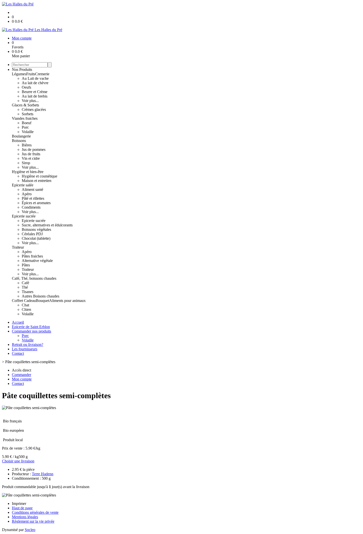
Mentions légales (25, 517)
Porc (25, 127)
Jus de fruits (31, 154)
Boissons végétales (36, 229)
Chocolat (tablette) (36, 238)
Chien (26, 309)
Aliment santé (32, 189)
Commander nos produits (31, 331)
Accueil (18, 322)
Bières (27, 145)
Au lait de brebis (34, 96)
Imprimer (19, 503)
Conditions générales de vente (35, 512)
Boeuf (26, 123)
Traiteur (18, 247)
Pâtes (26, 265)
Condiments (31, 207)
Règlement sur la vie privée (33, 521)
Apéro (27, 194)
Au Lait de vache (35, 78)
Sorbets (27, 114)
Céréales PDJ (32, 234)
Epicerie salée (22, 185)
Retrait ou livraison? (27, 344)
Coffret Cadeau (24, 300)
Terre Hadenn (42, 474)
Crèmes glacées (34, 109)
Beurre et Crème (34, 92)
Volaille (28, 132)
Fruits (30, 74)
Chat (25, 305)
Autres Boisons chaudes (40, 296)
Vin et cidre (31, 158)
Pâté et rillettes (33, 198)
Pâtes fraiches (32, 256)
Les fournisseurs (24, 349)
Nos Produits (22, 69)
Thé (25, 287)
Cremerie (42, 74)
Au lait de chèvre (35, 83)
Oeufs (26, 87)
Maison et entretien (36, 180)
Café (25, 283)
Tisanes (27, 292)
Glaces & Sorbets (25, 105)
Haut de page (22, 508)
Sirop (26, 163)
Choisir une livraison (18, 461)
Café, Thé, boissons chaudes (34, 278)
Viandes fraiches (25, 118)
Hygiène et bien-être (27, 172)
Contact (18, 353)
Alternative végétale (37, 260)
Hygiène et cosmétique (39, 176)
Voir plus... (30, 101)
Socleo (30, 530)
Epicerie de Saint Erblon (31, 327)
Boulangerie (21, 136)
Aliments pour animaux (67, 300)
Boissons (19, 140)
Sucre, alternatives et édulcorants (47, 225)
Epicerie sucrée (24, 216)
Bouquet (42, 300)
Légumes (19, 74)
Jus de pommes (33, 149)
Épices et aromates (36, 203)
